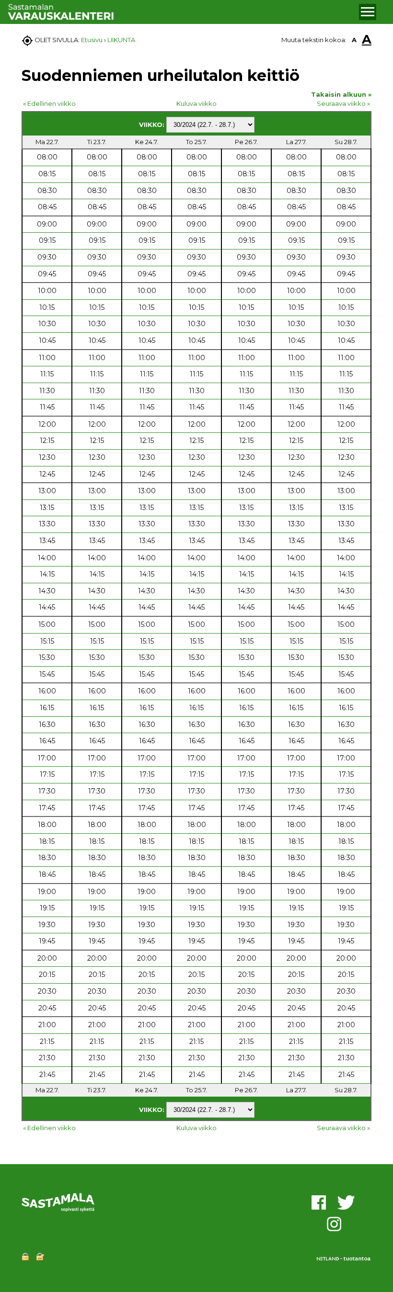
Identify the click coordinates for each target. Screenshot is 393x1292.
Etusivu (92, 40)
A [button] (354, 40)
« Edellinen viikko (49, 103)
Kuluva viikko (196, 103)
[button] (367, 12)
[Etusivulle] (182, 12)
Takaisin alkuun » (341, 94)
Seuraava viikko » (343, 103)
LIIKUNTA (121, 40)
